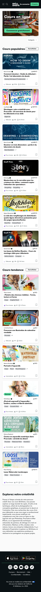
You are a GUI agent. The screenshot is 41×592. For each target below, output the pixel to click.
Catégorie (31, 40)
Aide (28, 572)
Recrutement (21, 572)
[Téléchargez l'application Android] (28, 558)
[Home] (16, 4)
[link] (20, 70)
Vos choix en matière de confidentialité (18, 582)
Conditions (26, 575)
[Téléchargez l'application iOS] (12, 558)
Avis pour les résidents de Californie (20, 584)
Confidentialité (16, 575)
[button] (3, 4)
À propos (12, 572)
